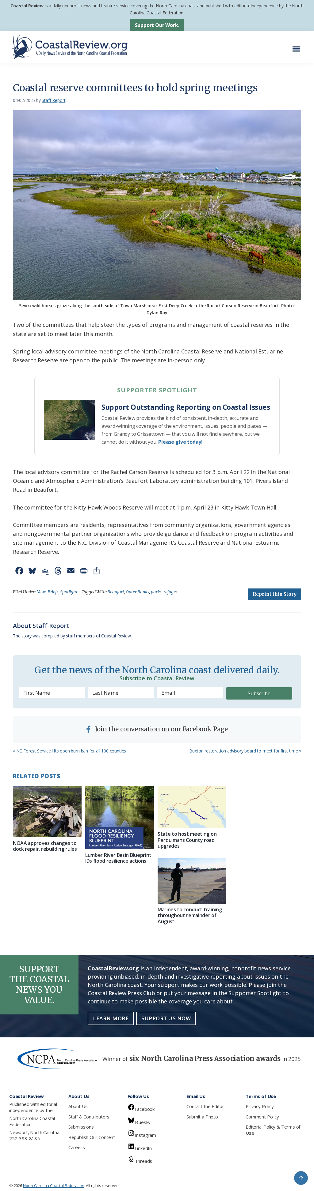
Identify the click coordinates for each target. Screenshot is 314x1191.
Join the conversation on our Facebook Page (161, 729)
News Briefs (47, 592)
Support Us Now (166, 1018)
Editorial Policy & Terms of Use (273, 1130)
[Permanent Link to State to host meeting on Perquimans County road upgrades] (192, 807)
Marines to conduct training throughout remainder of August (190, 915)
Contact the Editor (205, 1106)
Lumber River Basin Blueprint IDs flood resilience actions (118, 858)
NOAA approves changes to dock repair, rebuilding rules (45, 846)
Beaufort (115, 592)
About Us (78, 1106)
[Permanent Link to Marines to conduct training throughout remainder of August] (192, 881)
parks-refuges (164, 592)
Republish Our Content (91, 1137)
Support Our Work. (157, 25)
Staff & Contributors (88, 1117)
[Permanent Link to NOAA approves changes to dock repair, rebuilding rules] (47, 811)
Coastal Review (26, 6)
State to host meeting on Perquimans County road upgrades (187, 840)
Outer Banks (137, 592)
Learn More (110, 1018)
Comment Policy (262, 1117)
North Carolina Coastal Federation (32, 1121)
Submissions (81, 1127)
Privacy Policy (260, 1106)
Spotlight (68, 592)
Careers (76, 1147)
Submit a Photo (202, 1117)
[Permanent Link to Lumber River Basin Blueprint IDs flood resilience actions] (119, 817)
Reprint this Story (275, 594)
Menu (298, 46)
